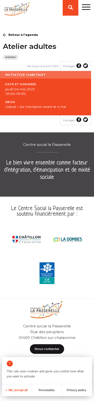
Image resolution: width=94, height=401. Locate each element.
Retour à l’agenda (23, 35)
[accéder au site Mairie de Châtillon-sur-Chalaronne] (26, 239)
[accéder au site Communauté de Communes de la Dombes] (67, 239)
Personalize (47, 390)
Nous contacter (47, 349)
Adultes (10, 57)
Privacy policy (76, 390)
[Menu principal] (86, 8)
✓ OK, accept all (16, 390)
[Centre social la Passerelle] (16, 10)
